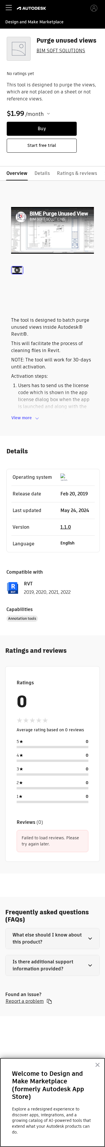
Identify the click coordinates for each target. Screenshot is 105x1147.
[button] (52, 938)
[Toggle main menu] (8, 7)
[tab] (17, 278)
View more (21, 418)
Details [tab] (42, 173)
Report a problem (25, 1001)
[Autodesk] (32, 8)
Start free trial (41, 145)
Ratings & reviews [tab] (77, 173)
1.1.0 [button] (65, 527)
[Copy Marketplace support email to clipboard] (49, 1001)
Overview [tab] (16, 173)
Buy (42, 128)
